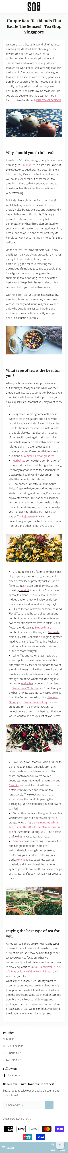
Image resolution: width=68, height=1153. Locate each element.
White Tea (27, 683)
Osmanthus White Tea (25, 688)
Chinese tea (28, 165)
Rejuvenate (29, 516)
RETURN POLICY (12, 1053)
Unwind (24, 590)
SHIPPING (9, 1039)
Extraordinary (42, 628)
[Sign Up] (49, 1105)
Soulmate (53, 632)
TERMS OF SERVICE (14, 1046)
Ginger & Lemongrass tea (39, 456)
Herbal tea (19, 461)
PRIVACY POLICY (12, 1060)
